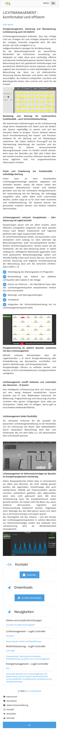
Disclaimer (12, 700)
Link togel (10, 650)
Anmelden (11, 713)
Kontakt (31, 575)
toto (8, 668)
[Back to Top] (29, 725)
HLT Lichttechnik (33, 691)
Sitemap (10, 718)
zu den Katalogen (31, 598)
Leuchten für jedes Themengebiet (20, 624)
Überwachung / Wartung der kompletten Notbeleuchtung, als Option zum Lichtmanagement (28, 657)
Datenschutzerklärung (17, 705)
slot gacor (10, 635)
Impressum (11, 696)
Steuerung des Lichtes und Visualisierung (23, 641)
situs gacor (8, 24)
